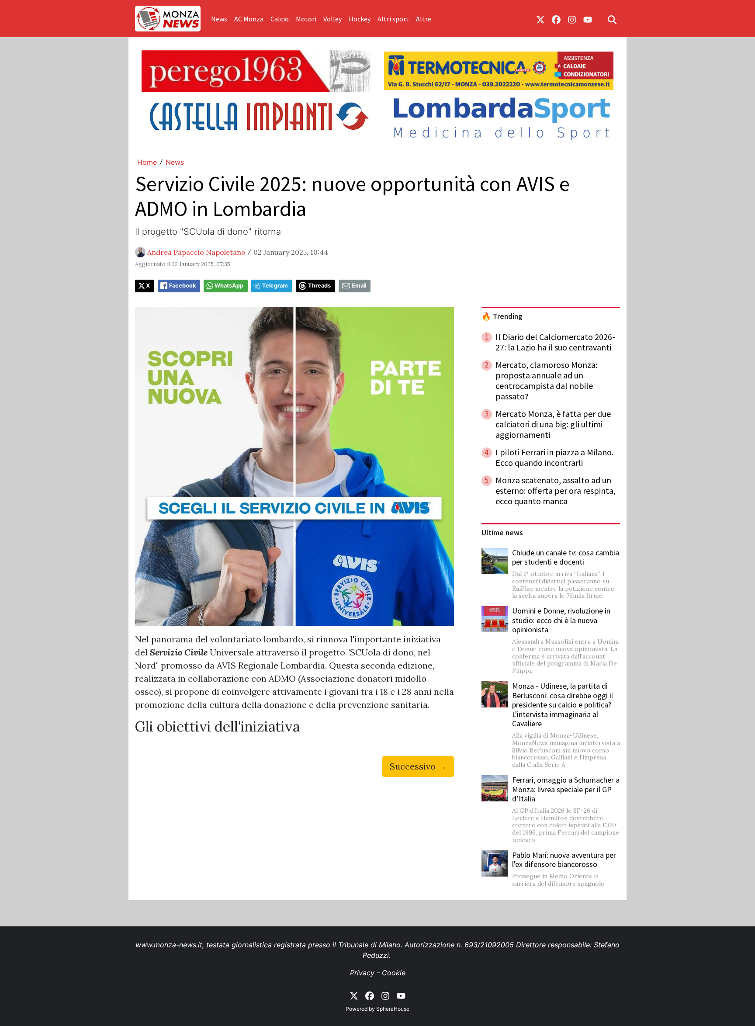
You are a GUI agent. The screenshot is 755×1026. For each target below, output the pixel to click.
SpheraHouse (392, 1008)
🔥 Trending (502, 316)
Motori (306, 18)
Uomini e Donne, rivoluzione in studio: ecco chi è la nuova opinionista (561, 620)
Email (359, 285)
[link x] (540, 19)
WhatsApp (229, 285)
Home (147, 162)
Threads (319, 285)
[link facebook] (556, 19)
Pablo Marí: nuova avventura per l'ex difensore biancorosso (564, 860)
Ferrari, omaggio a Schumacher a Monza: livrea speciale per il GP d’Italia (566, 789)
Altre (423, 18)
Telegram (275, 285)
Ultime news (502, 532)
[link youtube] (588, 19)
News (219, 18)
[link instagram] (572, 19)
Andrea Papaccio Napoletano (196, 252)
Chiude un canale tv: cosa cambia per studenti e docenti (565, 557)
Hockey (360, 18)
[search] (612, 19)
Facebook (182, 285)
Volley (332, 18)
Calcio (279, 18)
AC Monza (248, 18)
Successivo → (418, 766)
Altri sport (393, 18)
